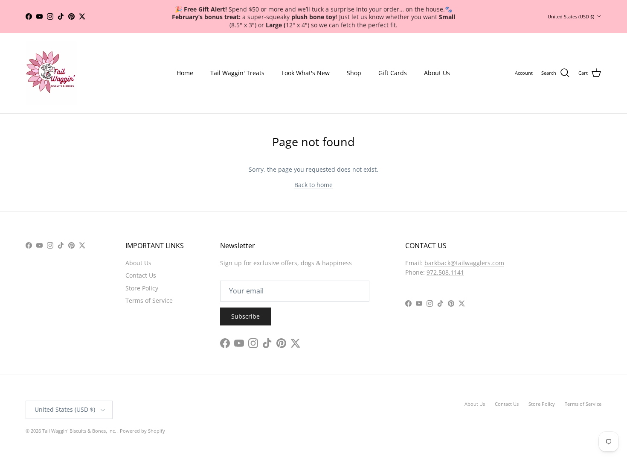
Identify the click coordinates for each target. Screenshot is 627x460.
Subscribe (245, 316)
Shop (354, 73)
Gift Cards (392, 73)
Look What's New (306, 73)
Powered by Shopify (142, 431)
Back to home (313, 185)
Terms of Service (149, 300)
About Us (437, 73)
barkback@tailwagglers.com (464, 263)
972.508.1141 (445, 272)
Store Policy (141, 288)
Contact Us (140, 275)
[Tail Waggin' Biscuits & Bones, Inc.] (51, 73)
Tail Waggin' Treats (237, 73)
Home (185, 73)
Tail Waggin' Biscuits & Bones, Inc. (79, 431)
